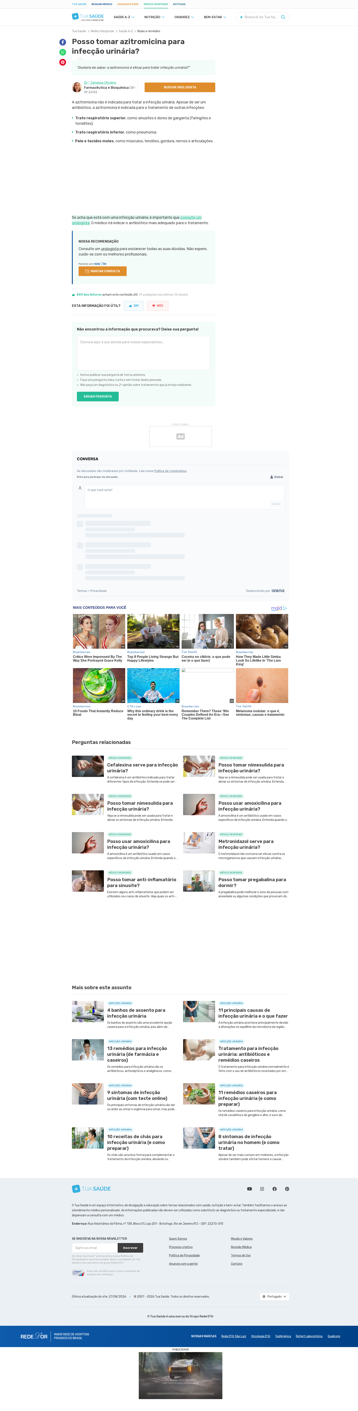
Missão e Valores (242, 1239)
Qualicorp (334, 1336)
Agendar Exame (128, 4)
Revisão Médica (241, 1247)
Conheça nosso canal (249, 1189)
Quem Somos (178, 1239)
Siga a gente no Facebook (275, 1189)
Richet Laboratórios (309, 1336)
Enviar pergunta (98, 396)
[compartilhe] (62, 42)
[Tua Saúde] (88, 16)
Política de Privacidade (184, 1255)
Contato (236, 1264)
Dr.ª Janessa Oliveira (100, 83)
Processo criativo (181, 1247)
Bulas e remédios (149, 31)
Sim (136, 306)
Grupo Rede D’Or (202, 1316)
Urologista (110, 249)
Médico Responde (156, 4)
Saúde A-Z (126, 31)
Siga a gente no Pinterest (287, 1189)
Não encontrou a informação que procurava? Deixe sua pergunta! (138, 329)
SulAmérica (283, 1336)
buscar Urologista (180, 87)
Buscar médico (102, 4)
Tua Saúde (79, 4)
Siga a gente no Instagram (262, 1189)
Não (160, 306)
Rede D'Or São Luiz (233, 1336)
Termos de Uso (241, 1255)
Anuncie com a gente (183, 1264)
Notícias (179, 4)
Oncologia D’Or (260, 1336)
